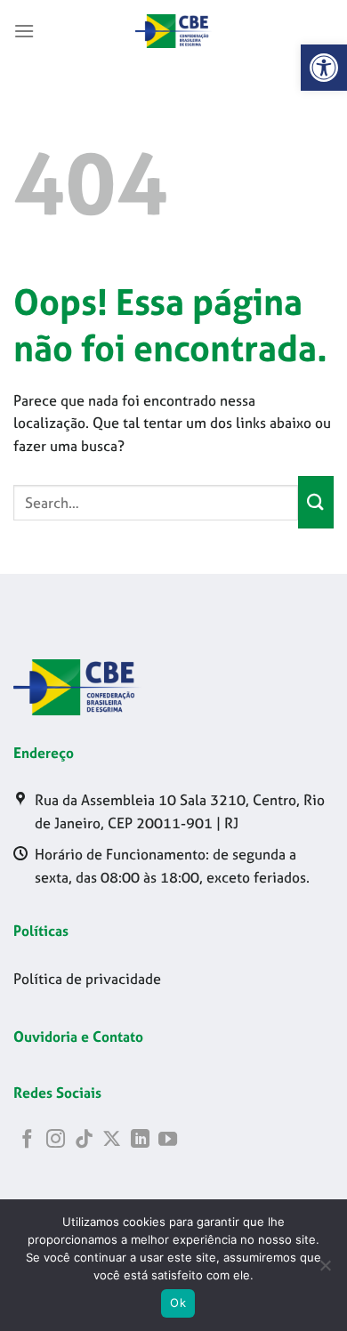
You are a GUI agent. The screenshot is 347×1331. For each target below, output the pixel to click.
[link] (324, 67)
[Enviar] (316, 502)
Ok (178, 1302)
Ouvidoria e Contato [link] (78, 1036)
